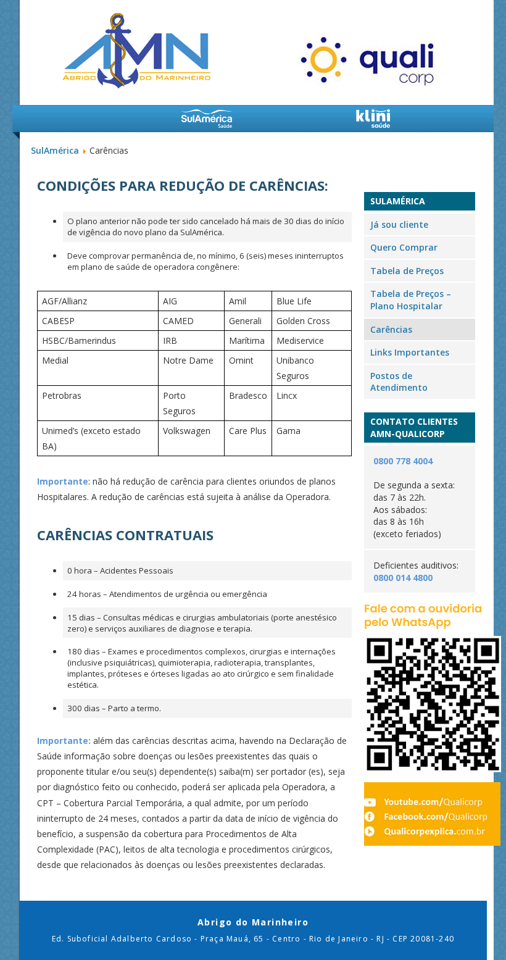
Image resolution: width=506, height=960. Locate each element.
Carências (391, 329)
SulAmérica (55, 150)
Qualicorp (368, 57)
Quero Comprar (404, 247)
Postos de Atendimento (399, 382)
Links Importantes (409, 352)
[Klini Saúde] (373, 118)
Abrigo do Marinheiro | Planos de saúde (136, 50)
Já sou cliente (399, 224)
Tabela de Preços (407, 271)
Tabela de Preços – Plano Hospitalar (410, 300)
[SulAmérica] (206, 118)
